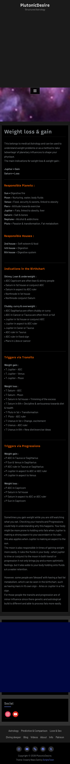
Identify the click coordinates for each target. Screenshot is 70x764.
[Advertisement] (35, 51)
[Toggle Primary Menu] (35, 91)
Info (51, 737)
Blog (25, 737)
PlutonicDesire (35, 5)
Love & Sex (56, 730)
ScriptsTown (48, 760)
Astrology (13, 730)
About (43, 737)
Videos (34, 737)
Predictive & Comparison (34, 730)
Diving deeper (13, 737)
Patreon (60, 737)
